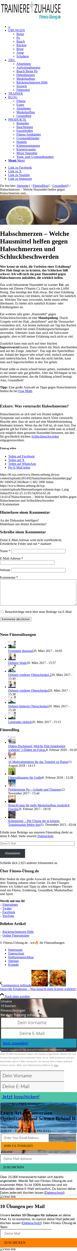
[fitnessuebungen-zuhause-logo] (31, 19)
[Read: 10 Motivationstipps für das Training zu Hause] (12, 758)
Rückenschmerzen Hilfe (18, 931)
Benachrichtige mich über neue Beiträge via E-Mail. (38, 612)
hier (69, 1049)
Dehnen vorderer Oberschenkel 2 (29, 675)
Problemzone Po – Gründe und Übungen (34, 789)
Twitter (7, 908)
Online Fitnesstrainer (15, 935)
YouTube (8, 916)
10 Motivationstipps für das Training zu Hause (38, 762)
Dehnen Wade (17, 663)
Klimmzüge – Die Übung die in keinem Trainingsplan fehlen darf (34, 822)
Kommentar (9, 577)
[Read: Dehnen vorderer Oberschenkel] (12, 687)
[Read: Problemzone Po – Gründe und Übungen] (12, 786)
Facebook (8, 912)
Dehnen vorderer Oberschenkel (28, 690)
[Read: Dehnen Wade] (12, 659)
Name (5, 551)
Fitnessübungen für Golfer (25, 777)
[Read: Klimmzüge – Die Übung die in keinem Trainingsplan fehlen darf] (12, 817)
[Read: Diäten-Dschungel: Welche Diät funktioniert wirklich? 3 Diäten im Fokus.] (12, 742)
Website (5, 570)
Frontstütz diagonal (20, 651)
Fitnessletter (10, 904)
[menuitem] (42, 27)
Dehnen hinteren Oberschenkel (28, 706)
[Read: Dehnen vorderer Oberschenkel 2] (12, 671)
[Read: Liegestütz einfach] (12, 718)
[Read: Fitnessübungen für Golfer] (12, 774)
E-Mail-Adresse (11, 558)
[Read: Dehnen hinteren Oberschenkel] (12, 702)
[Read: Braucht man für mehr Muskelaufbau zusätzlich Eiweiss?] (12, 801)
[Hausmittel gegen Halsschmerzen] (38, 223)
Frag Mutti (25, 391)
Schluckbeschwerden (45, 436)
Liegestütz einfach (20, 722)
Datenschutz (45, 836)
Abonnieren (12, 853)
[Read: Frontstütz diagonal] (12, 647)
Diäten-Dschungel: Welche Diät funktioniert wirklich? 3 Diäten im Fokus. (36, 748)
